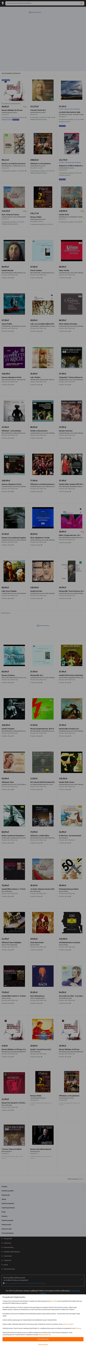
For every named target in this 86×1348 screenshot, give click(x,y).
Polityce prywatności (44, 1334)
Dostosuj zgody (68, 1324)
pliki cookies (53, 1301)
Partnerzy (78, 1328)
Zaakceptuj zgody (43, 1339)
